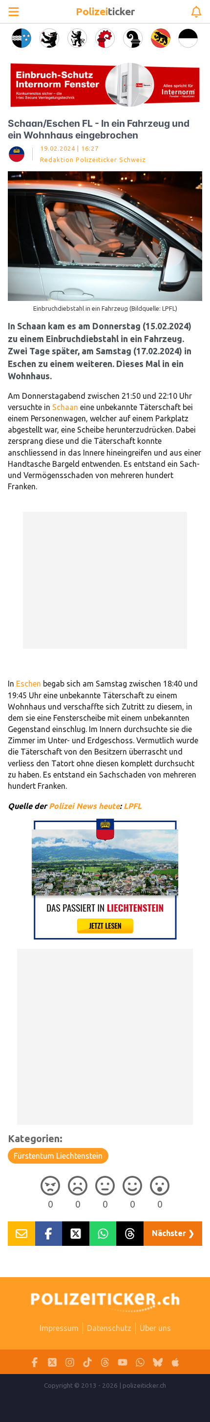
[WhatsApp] (140, 1362)
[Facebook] (35, 1362)
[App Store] (175, 1362)
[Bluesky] (158, 1362)
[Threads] (105, 1362)
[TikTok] (87, 1362)
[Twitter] (52, 1362)
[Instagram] (70, 1362)
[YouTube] (122, 1362)
